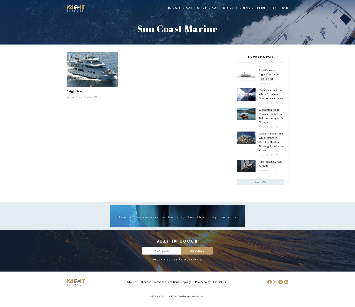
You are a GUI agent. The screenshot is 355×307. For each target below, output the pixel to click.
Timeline (260, 8)
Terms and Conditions (166, 282)
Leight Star (74, 91)
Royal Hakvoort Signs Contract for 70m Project (270, 74)
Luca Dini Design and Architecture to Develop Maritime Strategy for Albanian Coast (271, 142)
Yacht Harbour (76, 9)
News (246, 8)
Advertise (132, 282)
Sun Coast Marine (74, 97)
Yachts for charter (225, 8)
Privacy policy (203, 282)
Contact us (219, 282)
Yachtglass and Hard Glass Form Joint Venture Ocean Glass (271, 94)
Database (174, 8)
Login (284, 8)
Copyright (187, 282)
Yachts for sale (196, 8)
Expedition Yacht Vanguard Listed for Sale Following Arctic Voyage (271, 116)
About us (146, 282)
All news (260, 181)
